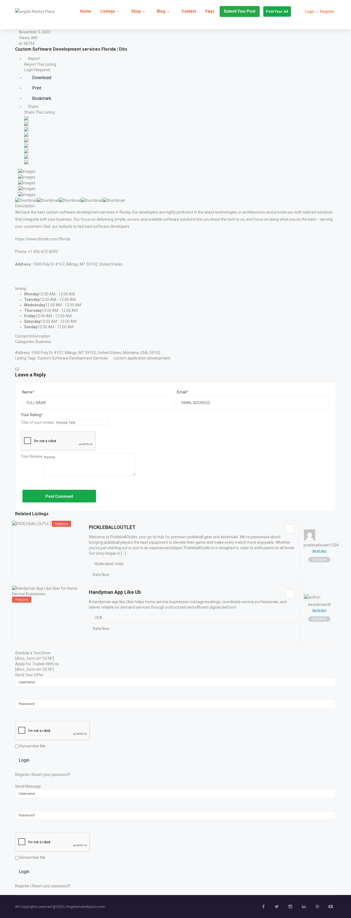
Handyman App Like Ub (115, 592)
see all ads (319, 550)
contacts (319, 560)
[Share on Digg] (26, 134)
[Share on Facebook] (26, 118)
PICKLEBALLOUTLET (112, 527)
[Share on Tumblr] (26, 150)
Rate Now (101, 574)
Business (43, 341)
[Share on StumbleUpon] (26, 156)
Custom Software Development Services (72, 358)
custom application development (142, 358)
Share (32, 106)
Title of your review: (38, 422)
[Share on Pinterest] (26, 145)
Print (36, 88)
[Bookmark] (289, 529)
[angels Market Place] (35, 11)
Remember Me (32, 746)
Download (41, 77)
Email (181, 392)
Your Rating (31, 415)
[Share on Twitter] (26, 123)
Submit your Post (240, 11)
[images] (25, 171)
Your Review (32, 456)
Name (27, 392)
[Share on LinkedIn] (26, 128)
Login (24, 760)
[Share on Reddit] (26, 139)
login (310, 11)
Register (327, 11)
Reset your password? (51, 774)
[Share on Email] (26, 161)
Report (33, 58)
